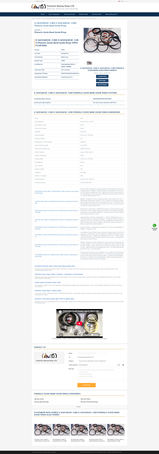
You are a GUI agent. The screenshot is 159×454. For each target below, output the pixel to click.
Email (70, 353)
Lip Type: (37, 53)
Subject (71, 361)
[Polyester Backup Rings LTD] (38, 6)
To (69, 357)
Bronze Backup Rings (112, 14)
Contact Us (41, 452)
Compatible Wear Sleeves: (42, 99)
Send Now (86, 385)
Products (38, 18)
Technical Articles (69, 14)
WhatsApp (102, 80)
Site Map (47, 452)
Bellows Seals (83, 14)
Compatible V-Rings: (41, 73)
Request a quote (40, 1)
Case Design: (38, 57)
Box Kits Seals (96, 14)
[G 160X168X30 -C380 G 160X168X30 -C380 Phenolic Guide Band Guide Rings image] (102, 40)
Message (71, 369)
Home (43, 14)
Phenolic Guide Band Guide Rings (50, 18)
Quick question (73, 365)
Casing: (36, 50)
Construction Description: (42, 103)
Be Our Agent (102, 85)
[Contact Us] (155, 227)
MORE (79, 407)
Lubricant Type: (39, 70)
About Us (34, 452)
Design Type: (38, 61)
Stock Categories (54, 14)
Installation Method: (41, 77)
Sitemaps (53, 452)
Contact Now (102, 76)
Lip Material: (38, 64)
